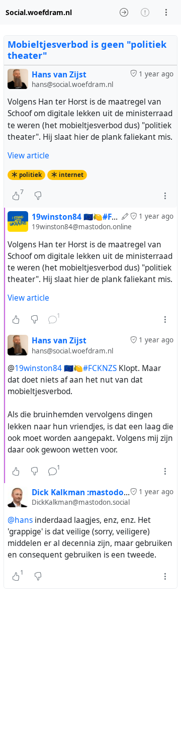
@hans (20, 520)
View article (28, 155)
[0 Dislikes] (38, 195)
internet (71, 174)
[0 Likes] (16, 319)
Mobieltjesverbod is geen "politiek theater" (87, 49)
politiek (30, 174)
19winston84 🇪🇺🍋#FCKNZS (66, 368)
